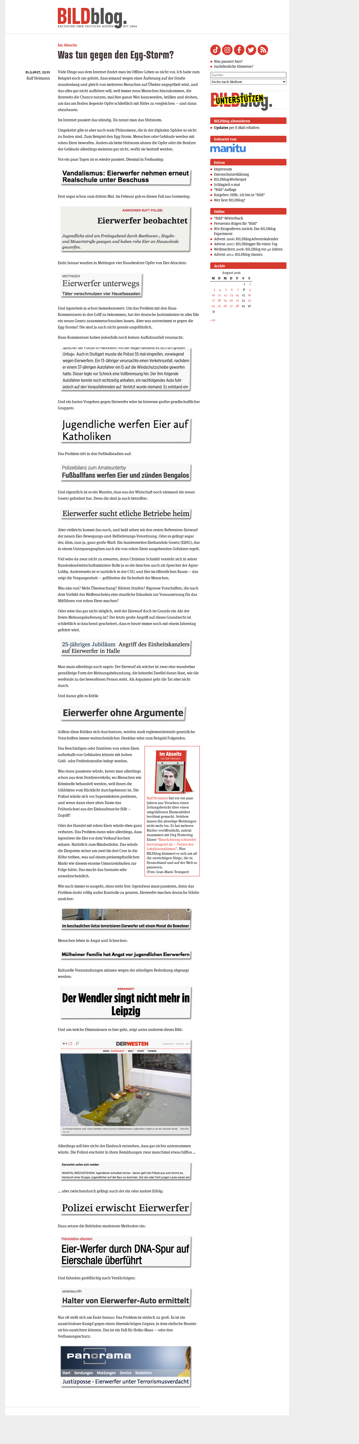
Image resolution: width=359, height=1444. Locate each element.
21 (237, 300)
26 (225, 306)
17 (213, 300)
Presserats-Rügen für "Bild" (235, 223)
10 (213, 295)
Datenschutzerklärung (231, 174)
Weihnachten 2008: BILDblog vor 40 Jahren (248, 249)
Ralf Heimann (157, 798)
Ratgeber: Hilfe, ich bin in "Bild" (239, 194)
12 (225, 295)
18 (219, 300)
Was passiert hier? (228, 61)
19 (225, 300)
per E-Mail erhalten (236, 127)
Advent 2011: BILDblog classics (238, 254)
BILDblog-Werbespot (230, 179)
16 (249, 295)
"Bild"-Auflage (225, 189)
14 (237, 295)
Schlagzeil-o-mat (227, 184)
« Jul (212, 320)
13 (231, 295)
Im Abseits (67, 45)
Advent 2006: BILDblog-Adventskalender (246, 239)
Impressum (223, 169)
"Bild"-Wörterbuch (228, 218)
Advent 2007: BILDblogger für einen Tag (245, 244)
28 (237, 306)
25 (219, 306)
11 (219, 295)
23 (249, 300)
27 (231, 306)
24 (213, 306)
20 (231, 300)
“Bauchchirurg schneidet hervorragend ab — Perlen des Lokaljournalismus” (171, 844)
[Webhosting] (228, 151)
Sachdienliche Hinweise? (233, 66)
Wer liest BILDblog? (229, 200)
